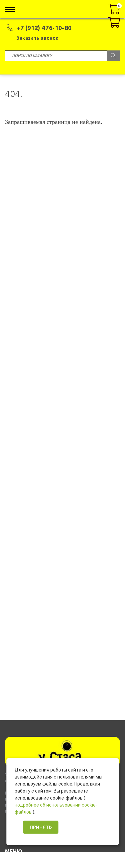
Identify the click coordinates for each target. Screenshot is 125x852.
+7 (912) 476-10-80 (44, 27)
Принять (41, 827)
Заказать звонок (38, 38)
